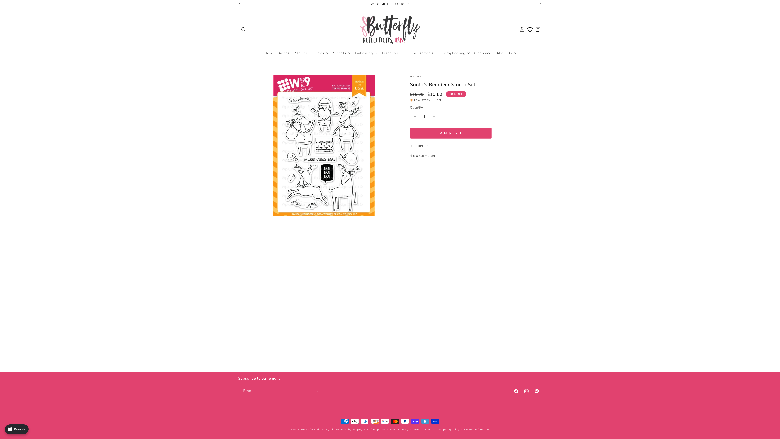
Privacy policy (399, 429)
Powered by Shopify (349, 429)
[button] (243, 29)
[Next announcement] (540, 4)
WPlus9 (415, 76)
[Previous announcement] (239, 4)
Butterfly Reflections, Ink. (318, 429)
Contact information (477, 429)
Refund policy (376, 429)
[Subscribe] (317, 391)
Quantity (416, 107)
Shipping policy (449, 429)
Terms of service (424, 429)
